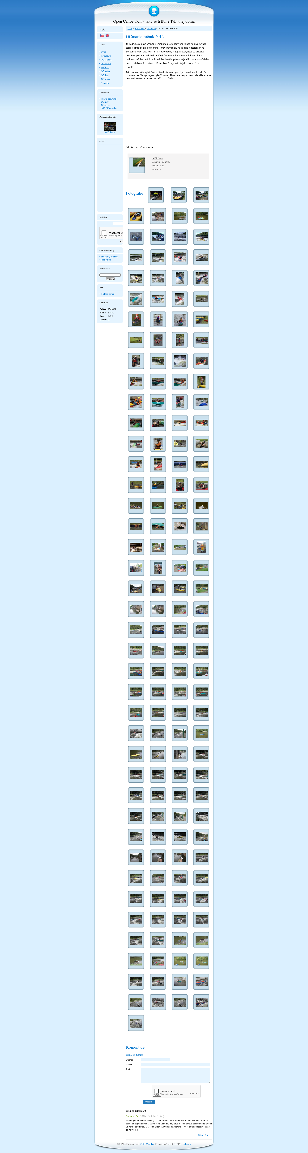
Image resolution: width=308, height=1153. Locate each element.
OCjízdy (105, 102)
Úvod (130, 28)
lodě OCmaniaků (108, 108)
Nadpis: (129, 1064)
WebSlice (150, 1144)
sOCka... (105, 67)
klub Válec (106, 260)
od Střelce (157, 158)
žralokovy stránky (109, 257)
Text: (128, 1069)
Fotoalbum (140, 28)
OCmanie (151, 28)
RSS (142, 1144)
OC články (106, 63)
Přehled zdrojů (107, 294)
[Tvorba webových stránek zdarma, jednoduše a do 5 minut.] (137, 1144)
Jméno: (129, 1060)
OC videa (105, 71)
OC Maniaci (106, 60)
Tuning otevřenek (109, 99)
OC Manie (105, 79)
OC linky (105, 75)
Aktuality (105, 83)
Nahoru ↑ (187, 1144)
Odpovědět (203, 1135)
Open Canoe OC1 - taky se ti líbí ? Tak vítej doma (154, 21)
